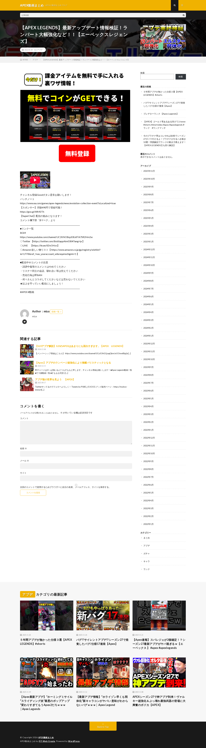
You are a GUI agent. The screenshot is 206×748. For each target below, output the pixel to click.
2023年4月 (148, 406)
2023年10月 (149, 359)
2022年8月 (148, 469)
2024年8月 (148, 280)
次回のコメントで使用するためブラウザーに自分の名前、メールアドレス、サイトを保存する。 (65, 487)
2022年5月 (148, 492)
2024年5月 (148, 304)
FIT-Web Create (47, 741)
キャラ (146, 561)
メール (24, 461)
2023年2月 (148, 422)
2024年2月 (148, 328)
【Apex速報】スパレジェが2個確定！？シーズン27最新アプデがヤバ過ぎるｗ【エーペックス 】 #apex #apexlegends (159, 643)
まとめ (146, 537)
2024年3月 (148, 320)
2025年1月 (148, 241)
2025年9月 (148, 186)
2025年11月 (149, 171)
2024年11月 (149, 257)
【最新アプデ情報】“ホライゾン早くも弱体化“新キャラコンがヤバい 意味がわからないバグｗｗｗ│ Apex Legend (102, 701)
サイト (23, 473)
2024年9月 (148, 273)
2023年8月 (148, 375)
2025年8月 (148, 194)
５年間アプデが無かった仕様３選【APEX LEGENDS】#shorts (46, 641)
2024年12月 (149, 249)
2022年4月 (148, 500)
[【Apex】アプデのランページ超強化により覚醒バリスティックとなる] (27, 367)
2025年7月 (148, 202)
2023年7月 (148, 382)
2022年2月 (148, 516)
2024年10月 (149, 265)
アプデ (40, 50)
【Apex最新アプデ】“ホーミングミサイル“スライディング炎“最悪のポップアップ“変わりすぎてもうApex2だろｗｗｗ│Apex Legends (46, 703)
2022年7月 (148, 477)
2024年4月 (148, 312)
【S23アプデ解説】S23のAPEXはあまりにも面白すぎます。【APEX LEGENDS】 (79, 345)
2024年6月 (148, 296)
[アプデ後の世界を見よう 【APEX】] (27, 384)
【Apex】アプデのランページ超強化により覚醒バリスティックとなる (73, 362)
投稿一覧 (55, 311)
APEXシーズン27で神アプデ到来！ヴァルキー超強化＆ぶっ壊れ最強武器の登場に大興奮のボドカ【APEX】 (159, 701)
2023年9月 (148, 367)
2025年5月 (148, 218)
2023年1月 (148, 430)
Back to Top (103, 727)
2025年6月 (148, 210)
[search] (183, 15)
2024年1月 (148, 335)
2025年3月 (148, 233)
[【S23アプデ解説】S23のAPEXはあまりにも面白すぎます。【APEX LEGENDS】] (27, 351)
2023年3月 (148, 414)
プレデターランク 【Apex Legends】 (161, 113)
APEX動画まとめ (46, 737)
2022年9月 (148, 461)
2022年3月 (148, 508)
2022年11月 (149, 445)
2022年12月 (149, 437)
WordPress (74, 741)
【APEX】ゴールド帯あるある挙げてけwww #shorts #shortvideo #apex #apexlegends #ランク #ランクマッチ (164, 124)
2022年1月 (148, 524)
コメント (24, 418)
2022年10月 (149, 453)
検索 (142, 73)
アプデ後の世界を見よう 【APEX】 (55, 379)
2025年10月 (149, 178)
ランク (146, 569)
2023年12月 (149, 343)
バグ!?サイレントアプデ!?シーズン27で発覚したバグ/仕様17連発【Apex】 (102, 641)
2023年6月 (148, 390)
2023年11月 (149, 351)
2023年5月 (148, 398)
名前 (23, 448)
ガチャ (146, 553)
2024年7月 (148, 288)
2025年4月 (148, 226)
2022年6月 (148, 484)
